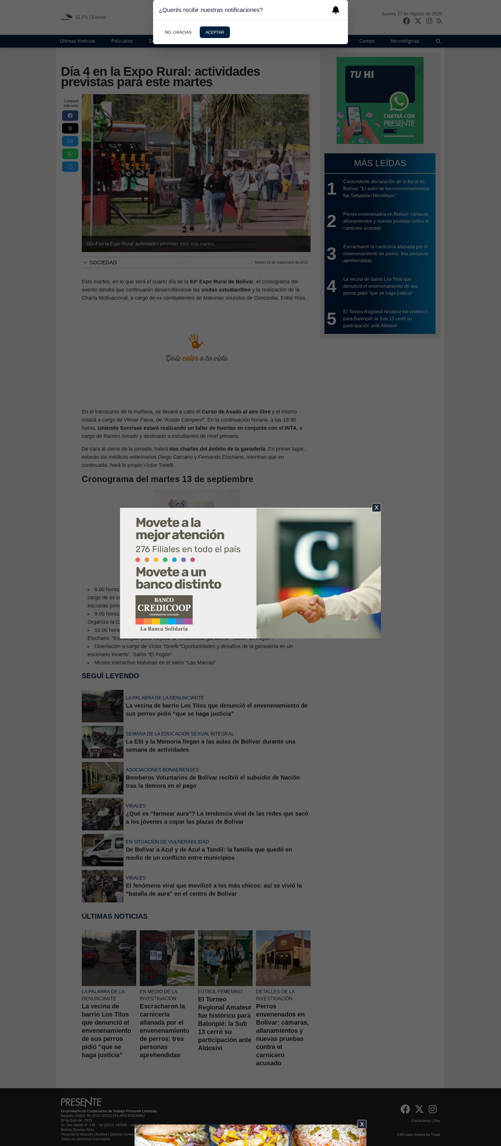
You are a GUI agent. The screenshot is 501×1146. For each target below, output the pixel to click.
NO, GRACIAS (178, 32)
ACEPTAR (215, 32)
